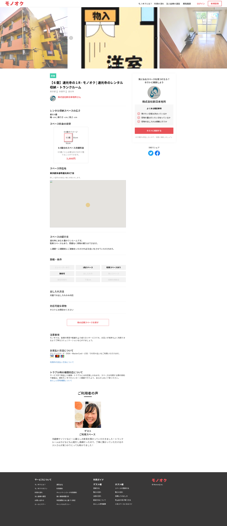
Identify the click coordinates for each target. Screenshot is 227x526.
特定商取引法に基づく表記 (65, 500)
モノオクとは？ (145, 3)
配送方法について (99, 500)
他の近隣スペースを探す (88, 322)
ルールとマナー (40, 504)
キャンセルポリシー (63, 504)
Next (156, 38)
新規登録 (215, 3)
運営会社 (59, 484)
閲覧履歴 (187, 3)
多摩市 (62, 91)
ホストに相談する (154, 130)
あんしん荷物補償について (61, 380)
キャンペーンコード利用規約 (66, 492)
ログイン (201, 3)
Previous (71, 38)
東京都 (53, 91)
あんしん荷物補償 (99, 504)
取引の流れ (97, 492)
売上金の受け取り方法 (123, 500)
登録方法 (96, 488)
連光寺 (71, 91)
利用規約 (59, 488)
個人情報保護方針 (62, 496)
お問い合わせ (39, 500)
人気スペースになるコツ (123, 504)
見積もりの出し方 (121, 496)
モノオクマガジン (41, 488)
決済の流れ (97, 496)
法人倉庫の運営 (173, 3)
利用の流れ (159, 3)
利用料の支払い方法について (62, 362)
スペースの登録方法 (122, 488)
